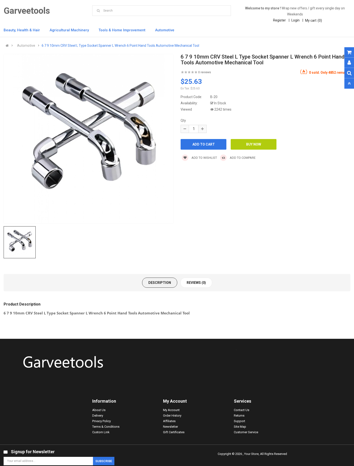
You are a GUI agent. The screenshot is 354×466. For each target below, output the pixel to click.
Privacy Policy (101, 421)
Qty (183, 120)
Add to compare (242, 158)
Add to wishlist (204, 158)
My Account (171, 410)
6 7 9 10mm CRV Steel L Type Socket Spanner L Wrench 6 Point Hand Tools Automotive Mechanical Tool (120, 45)
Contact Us (241, 410)
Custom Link (101, 432)
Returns (239, 415)
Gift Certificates (173, 432)
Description (159, 283)
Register (279, 20)
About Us (98, 410)
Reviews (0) (196, 283)
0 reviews (204, 72)
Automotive (26, 45)
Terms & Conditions (105, 426)
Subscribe (103, 461)
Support (239, 421)
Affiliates (169, 421)
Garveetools (27, 11)
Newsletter (170, 426)
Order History (172, 415)
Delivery (97, 415)
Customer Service (246, 432)
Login (295, 20)
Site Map (240, 426)
